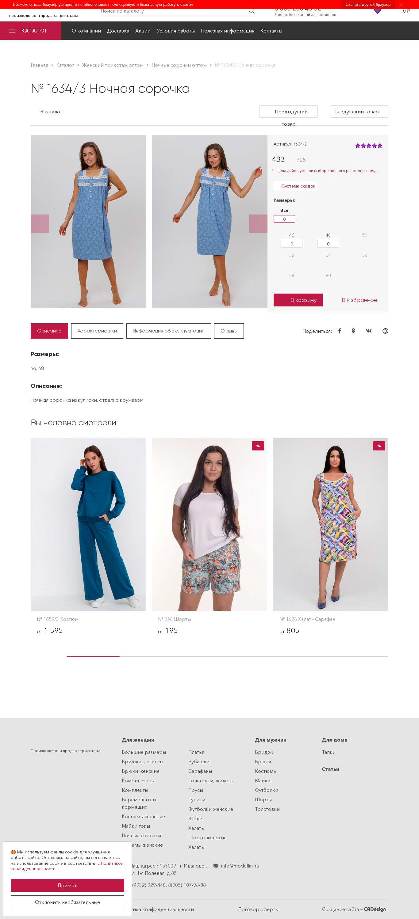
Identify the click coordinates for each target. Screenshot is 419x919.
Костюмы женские (143, 816)
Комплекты (135, 790)
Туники (196, 799)
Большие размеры (144, 752)
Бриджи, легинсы (142, 761)
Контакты (271, 31)
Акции (143, 31)
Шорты (263, 799)
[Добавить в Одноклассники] (353, 331)
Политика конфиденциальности (156, 909)
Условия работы (176, 31)
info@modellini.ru (240, 866)
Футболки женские (210, 809)
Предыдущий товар (291, 113)
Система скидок (297, 186)
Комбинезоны (138, 780)
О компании (86, 31)
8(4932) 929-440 (147, 885)
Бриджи (265, 752)
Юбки (195, 818)
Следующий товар (357, 111)
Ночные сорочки (141, 835)
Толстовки (267, 809)
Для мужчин (270, 740)
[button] (40, 224)
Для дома (334, 740)
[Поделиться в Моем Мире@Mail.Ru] (385, 331)
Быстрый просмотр (88, 599)
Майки (263, 780)
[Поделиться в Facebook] (339, 331)
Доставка (118, 31)
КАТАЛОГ (34, 31)
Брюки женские (141, 771)
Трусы (195, 790)
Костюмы (266, 771)
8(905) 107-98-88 (187, 885)
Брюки (263, 761)
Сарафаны (200, 771)
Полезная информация (227, 31)
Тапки (329, 752)
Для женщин (138, 740)
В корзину (303, 300)
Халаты (196, 828)
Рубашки (199, 761)
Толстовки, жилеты (210, 780)
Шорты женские (207, 837)
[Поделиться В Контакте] (369, 331)
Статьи (330, 769)
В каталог (50, 111)
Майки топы (136, 826)
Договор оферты (258, 909)
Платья (196, 752)
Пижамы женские (142, 845)
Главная (39, 65)
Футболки (266, 790)
